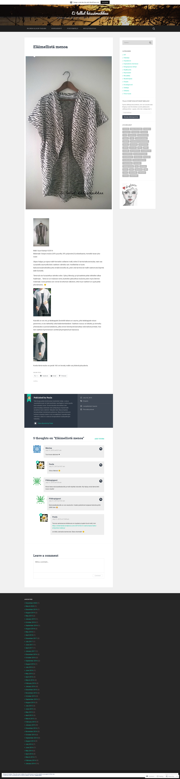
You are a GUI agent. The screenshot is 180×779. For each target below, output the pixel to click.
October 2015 (31, 696)
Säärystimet (138, 169)
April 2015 (29, 715)
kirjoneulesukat (143, 144)
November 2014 (31, 731)
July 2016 (29, 667)
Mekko (146, 147)
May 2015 (29, 712)
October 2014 (31, 735)
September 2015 (32, 699)
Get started (105, 2)
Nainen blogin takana (36, 28)
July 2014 (29, 744)
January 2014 (30, 763)
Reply (100, 448)
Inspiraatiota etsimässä (131, 64)
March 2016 (30, 680)
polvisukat (143, 166)
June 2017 (29, 645)
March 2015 (30, 719)
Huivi (124, 135)
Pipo (136, 166)
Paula (51, 464)
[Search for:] (137, 42)
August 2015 (30, 702)
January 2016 (30, 686)
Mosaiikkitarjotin (127, 157)
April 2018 (29, 635)
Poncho (125, 169)
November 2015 (31, 693)
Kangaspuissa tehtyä (130, 67)
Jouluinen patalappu (141, 138)
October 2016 (31, 657)
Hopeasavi (144, 132)
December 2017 (31, 638)
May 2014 (29, 751)
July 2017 (29, 641)
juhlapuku (125, 141)
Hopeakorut (56, 28)
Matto (139, 147)
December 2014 (31, 728)
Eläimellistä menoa (50, 46)
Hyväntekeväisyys (143, 135)
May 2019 (29, 616)
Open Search (154, 28)
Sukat (131, 169)
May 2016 (29, 674)
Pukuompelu (72, 28)
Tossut (125, 172)
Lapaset (125, 147)
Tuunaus (125, 175)
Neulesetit (147, 157)
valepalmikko (133, 175)
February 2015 (31, 722)
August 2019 (30, 613)
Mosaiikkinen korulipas (140, 154)
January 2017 (30, 651)
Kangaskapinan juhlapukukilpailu (139, 141)
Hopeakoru (147, 129)
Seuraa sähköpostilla (131, 117)
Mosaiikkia (127, 76)
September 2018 (32, 625)
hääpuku (125, 138)
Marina (48, 448)
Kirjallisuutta (127, 70)
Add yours (99, 439)
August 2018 (30, 629)
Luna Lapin (133, 147)
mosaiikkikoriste (146, 150)
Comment (98, 575)
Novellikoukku (127, 160)
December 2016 (31, 654)
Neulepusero (138, 157)
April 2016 (29, 677)
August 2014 (30, 741)
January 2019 (30, 619)
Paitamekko (137, 163)
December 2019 (31, 609)
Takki (145, 169)
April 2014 (29, 754)
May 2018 (29, 632)
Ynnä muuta (127, 94)
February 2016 (31, 683)
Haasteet (125, 129)
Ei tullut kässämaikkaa (90, 13)
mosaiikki (125, 150)
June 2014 (29, 747)
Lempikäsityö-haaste (90, 406)
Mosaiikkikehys (135, 150)
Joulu (131, 138)
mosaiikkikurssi (127, 154)
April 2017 (29, 648)
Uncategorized (128, 85)
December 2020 (31, 603)
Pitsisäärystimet (88, 409)
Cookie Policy (38, 775)
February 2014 (31, 760)
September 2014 (32, 738)
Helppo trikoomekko (136, 129)
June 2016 (29, 670)
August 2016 (30, 664)
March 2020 (30, 606)
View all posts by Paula (45, 423)
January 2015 (30, 725)
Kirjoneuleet (127, 73)
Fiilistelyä (126, 58)
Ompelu (85, 401)
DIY (125, 55)
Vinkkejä (126, 88)
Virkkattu (126, 91)
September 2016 (32, 661)
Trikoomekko (133, 172)
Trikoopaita (142, 172)
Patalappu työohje (128, 166)
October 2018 (31, 622)
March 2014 (30, 757)
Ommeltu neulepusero (139, 160)
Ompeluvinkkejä (127, 163)
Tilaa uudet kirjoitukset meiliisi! (135, 101)
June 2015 (29, 709)
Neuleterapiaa (89, 28)
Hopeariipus (135, 132)
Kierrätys (125, 144)
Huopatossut (132, 135)
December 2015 (31, 690)
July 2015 (29, 706)
